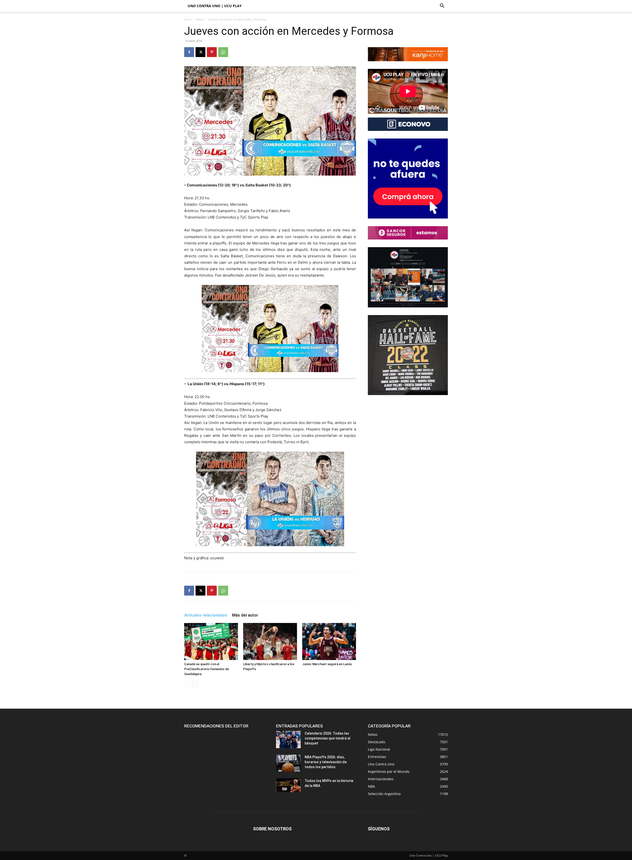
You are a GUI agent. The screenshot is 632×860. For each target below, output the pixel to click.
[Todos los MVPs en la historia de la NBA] (288, 785)
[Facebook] (189, 52)
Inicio (187, 19)
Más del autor (245, 615)
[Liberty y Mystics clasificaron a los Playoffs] (270, 641)
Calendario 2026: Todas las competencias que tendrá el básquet (327, 738)
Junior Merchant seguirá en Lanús (327, 664)
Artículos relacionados (205, 615)
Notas (200, 19)
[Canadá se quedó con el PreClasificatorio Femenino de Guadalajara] (211, 641)
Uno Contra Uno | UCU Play (215, 5)
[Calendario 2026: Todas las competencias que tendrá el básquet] (288, 739)
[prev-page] (187, 684)
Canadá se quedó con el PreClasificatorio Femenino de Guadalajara (206, 669)
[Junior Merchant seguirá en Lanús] (329, 641)
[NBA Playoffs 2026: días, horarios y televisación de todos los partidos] (288, 763)
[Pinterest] (212, 52)
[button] (442, 6)
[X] (200, 52)
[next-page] (195, 684)
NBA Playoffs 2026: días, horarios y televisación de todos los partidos (326, 762)
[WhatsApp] (223, 52)
